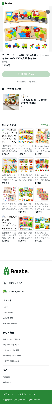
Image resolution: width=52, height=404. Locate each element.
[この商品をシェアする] (48, 12)
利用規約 (6, 377)
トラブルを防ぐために (11, 361)
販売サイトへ (27, 74)
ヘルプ (5, 307)
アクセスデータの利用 (11, 350)
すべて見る (45, 125)
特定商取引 (7, 382)
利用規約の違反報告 (10, 323)
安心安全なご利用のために (12, 355)
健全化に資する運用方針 (12, 339)
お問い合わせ (8, 312)
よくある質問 (8, 318)
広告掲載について (25, 394)
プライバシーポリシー (11, 345)
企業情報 (7, 394)
